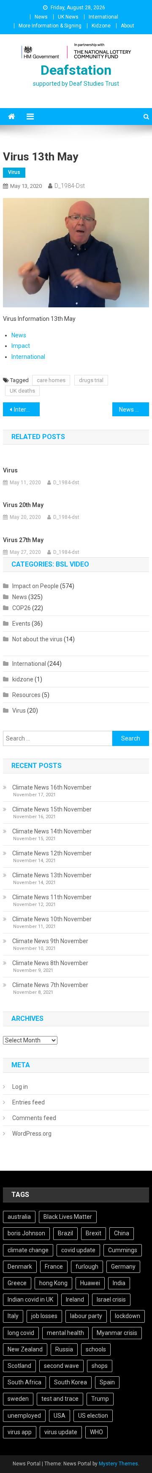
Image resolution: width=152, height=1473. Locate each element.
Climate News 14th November (52, 831)
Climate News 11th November (52, 897)
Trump (100, 1398)
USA (59, 1415)
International (103, 17)
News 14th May (134, 409)
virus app (20, 1432)
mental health (65, 1332)
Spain (107, 1382)
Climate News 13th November (52, 875)
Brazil (65, 1233)
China (121, 1233)
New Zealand (25, 1349)
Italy (13, 1316)
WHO (96, 1432)
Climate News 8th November (50, 963)
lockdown (127, 1316)
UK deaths (22, 391)
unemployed (24, 1415)
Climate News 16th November (52, 787)
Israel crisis (111, 1299)
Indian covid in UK (30, 1299)
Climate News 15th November (52, 809)
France (54, 1266)
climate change (28, 1250)
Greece (17, 1283)
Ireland (75, 1299)
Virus (14, 172)
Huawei (90, 1283)
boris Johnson (26, 1233)
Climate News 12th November (52, 853)
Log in (20, 1086)
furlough (87, 1266)
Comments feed (34, 1118)
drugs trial (91, 380)
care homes (51, 380)
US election (93, 1415)
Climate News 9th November (50, 941)
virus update (60, 1432)
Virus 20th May (23, 505)
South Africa (24, 1382)
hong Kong (53, 1283)
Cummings (122, 1250)
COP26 (21, 608)
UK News (68, 17)
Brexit (93, 1233)
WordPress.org (32, 1133)
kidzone (22, 679)
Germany (123, 1266)
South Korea (70, 1382)
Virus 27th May (23, 540)
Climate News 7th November (50, 985)
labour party (86, 1316)
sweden (18, 1398)
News (41, 17)
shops (100, 1365)
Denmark (20, 1266)
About (127, 26)
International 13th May (26, 409)
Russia (64, 1349)
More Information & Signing (50, 26)
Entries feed (28, 1102)
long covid (21, 1332)
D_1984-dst (69, 185)
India (119, 1283)
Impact (20, 345)
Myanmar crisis (117, 1332)
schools (96, 1349)
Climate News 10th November (52, 919)
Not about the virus (37, 639)
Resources (26, 695)
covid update (78, 1250)
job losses (44, 1316)
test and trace (60, 1398)
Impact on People (35, 586)
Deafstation (76, 70)
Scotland (19, 1365)
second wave (61, 1365)
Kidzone (101, 26)
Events (21, 623)
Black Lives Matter (67, 1216)
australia (19, 1216)
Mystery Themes (118, 1464)
